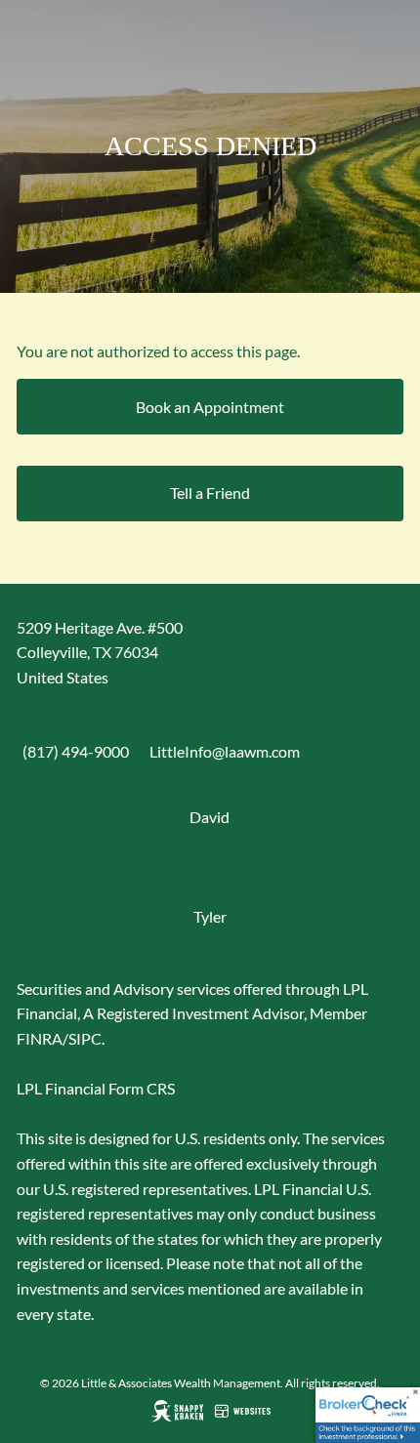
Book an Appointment (210, 406)
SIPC (85, 1038)
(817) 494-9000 (75, 751)
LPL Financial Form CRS (96, 1088)
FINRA (40, 1038)
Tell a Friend (210, 492)
